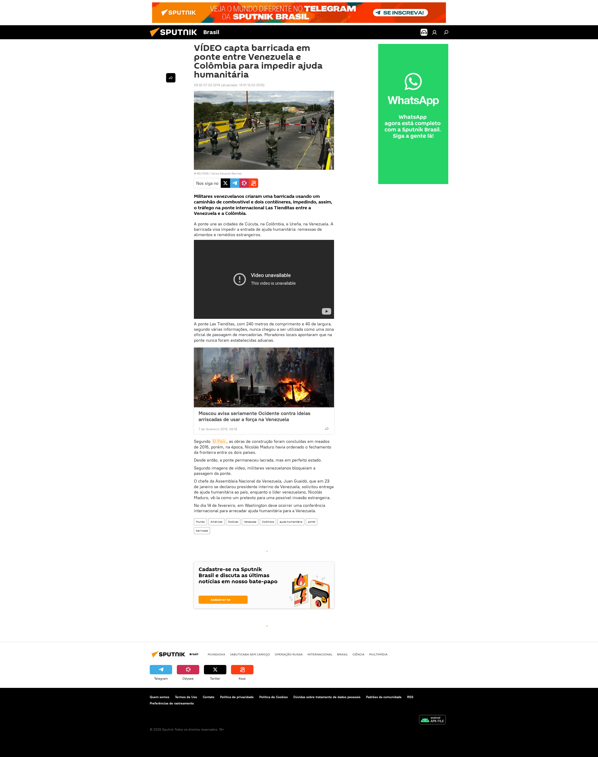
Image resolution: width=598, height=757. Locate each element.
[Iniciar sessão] (434, 32)
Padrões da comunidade (384, 697)
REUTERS (203, 173)
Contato (208, 697)
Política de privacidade (237, 697)
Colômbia (268, 521)
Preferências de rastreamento (172, 703)
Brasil (342, 654)
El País (219, 441)
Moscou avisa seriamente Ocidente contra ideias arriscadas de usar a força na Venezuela (254, 416)
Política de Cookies (273, 697)
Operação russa (289, 654)
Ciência (358, 654)
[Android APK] (432, 720)
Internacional (319, 654)
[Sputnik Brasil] (175, 38)
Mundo (200, 521)
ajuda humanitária (291, 521)
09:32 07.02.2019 (207, 85)
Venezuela (250, 521)
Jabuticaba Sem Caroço (250, 654)
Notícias (233, 521)
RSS (410, 697)
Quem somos (159, 697)
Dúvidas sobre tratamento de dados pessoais (326, 697)
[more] (326, 428)
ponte (311, 521)
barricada (202, 530)
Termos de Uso (186, 697)
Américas (216, 521)
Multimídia (378, 654)
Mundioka (216, 654)
